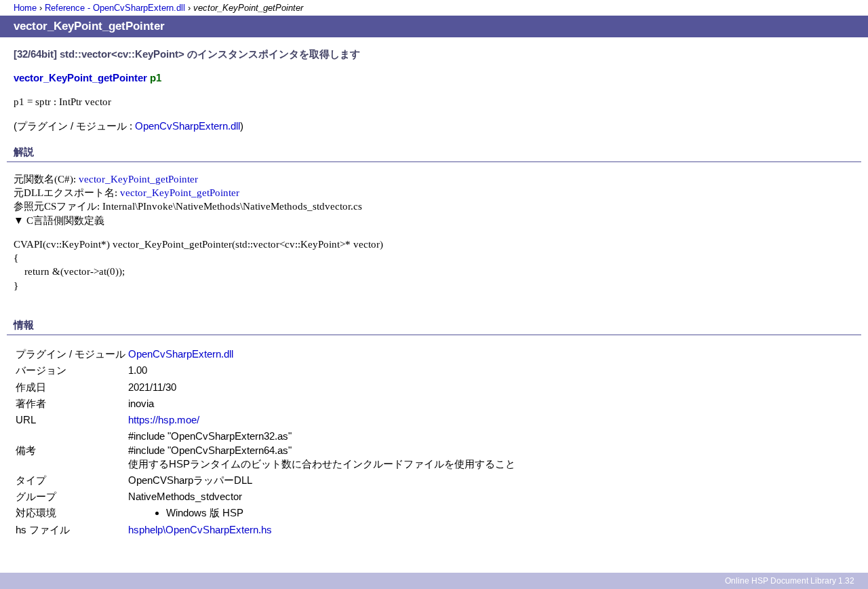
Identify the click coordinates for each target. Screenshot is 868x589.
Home (25, 8)
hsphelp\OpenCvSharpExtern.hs (200, 529)
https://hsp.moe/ (163, 419)
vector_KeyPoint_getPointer (138, 179)
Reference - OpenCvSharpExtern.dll (115, 8)
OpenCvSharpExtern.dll (187, 126)
